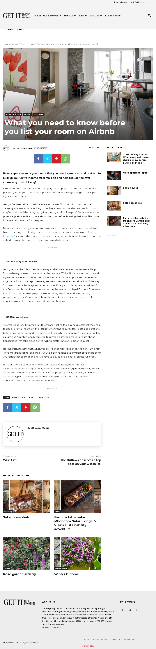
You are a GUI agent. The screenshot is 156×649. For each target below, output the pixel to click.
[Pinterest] (56, 158)
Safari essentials (16, 517)
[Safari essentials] (26, 496)
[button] (149, 15)
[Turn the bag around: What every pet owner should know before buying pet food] (114, 157)
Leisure (94, 15)
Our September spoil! (135, 172)
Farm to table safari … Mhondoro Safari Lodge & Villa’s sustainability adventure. (75, 523)
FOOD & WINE (113, 15)
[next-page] (114, 234)
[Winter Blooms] (77, 553)
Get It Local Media (22, 148)
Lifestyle (38, 115)
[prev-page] (109, 234)
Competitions (13, 29)
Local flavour (130, 187)
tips (47, 397)
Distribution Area (121, 2)
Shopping (8, 511)
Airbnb (14, 397)
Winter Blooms (66, 574)
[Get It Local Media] (6, 148)
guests (23, 397)
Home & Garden (36, 44)
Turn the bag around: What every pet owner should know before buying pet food (136, 158)
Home (5, 44)
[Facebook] (38, 158)
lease (31, 397)
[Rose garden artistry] (26, 553)
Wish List (10, 460)
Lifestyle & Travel (46, 15)
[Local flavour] (114, 190)
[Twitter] (47, 158)
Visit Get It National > (139, 2)
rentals (40, 397)
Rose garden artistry (19, 574)
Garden (7, 568)
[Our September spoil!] (114, 175)
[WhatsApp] (65, 158)
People (68, 15)
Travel (27, 115)
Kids (81, 15)
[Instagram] (129, 610)
